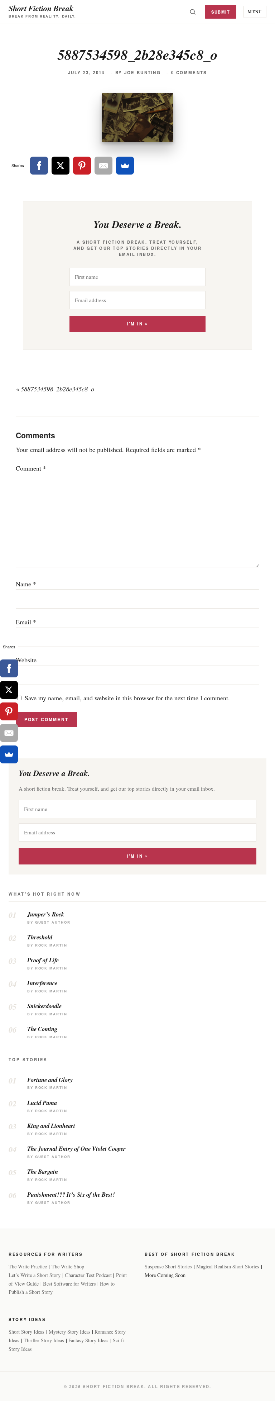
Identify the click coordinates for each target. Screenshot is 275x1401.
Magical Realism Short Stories (227, 1266)
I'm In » (137, 324)
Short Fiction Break (41, 8)
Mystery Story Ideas (70, 1331)
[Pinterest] (82, 166)
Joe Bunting (142, 73)
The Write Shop (68, 1266)
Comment (31, 468)
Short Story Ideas (26, 1331)
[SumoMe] (125, 166)
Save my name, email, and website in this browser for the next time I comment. (127, 698)
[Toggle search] (193, 12)
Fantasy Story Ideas (88, 1340)
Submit (220, 12)
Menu (255, 12)
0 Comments (189, 73)
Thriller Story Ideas (44, 1340)
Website (26, 660)
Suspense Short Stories (168, 1266)
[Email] (103, 166)
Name (26, 584)
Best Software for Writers (69, 1283)
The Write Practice (28, 1266)
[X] (60, 166)
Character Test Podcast (88, 1275)
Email (26, 622)
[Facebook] (39, 166)
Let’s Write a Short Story (35, 1275)
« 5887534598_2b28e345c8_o (55, 389)
